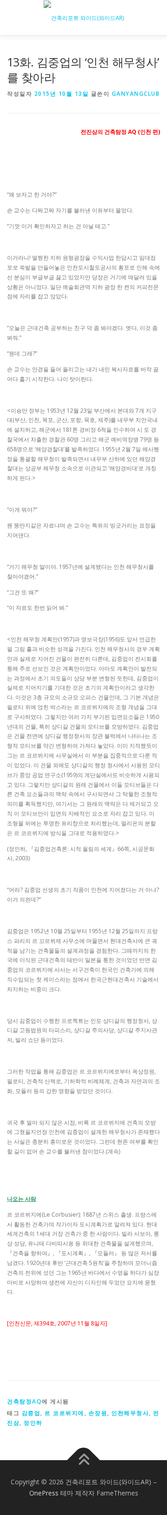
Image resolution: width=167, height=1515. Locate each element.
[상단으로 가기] (83, 1460)
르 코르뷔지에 (64, 1413)
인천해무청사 (130, 1413)
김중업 (31, 1413)
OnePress (43, 1493)
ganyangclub (136, 94)
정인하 (33, 1423)
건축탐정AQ (24, 1401)
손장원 (98, 1413)
